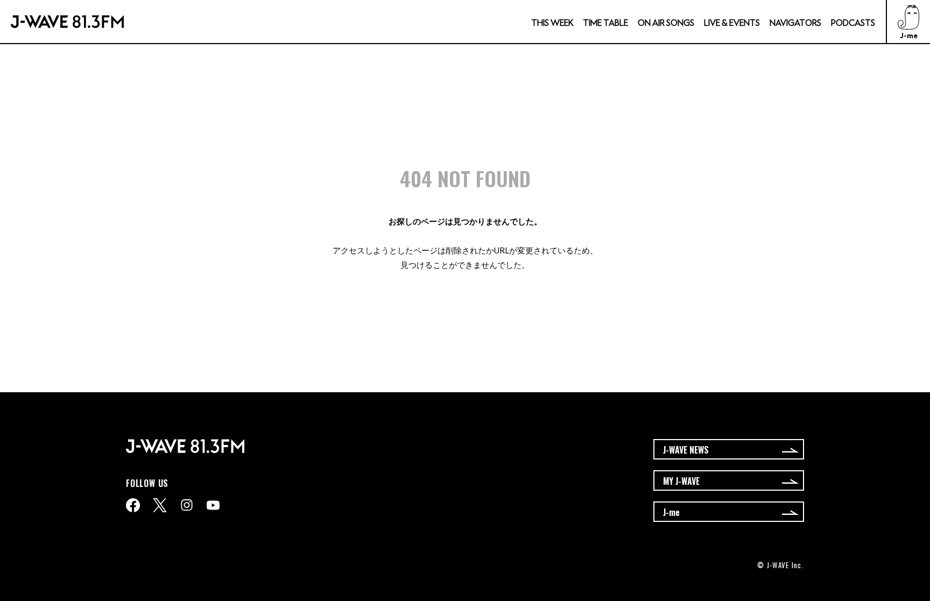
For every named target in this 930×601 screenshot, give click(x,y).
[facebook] (133, 505)
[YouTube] (213, 505)
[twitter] (160, 505)
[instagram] (187, 505)
